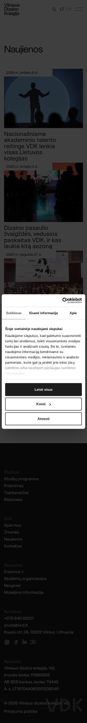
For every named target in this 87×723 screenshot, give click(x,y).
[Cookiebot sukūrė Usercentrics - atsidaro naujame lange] (62, 300)
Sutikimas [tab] (14, 313)
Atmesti (43, 418)
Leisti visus (43, 389)
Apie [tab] (73, 313)
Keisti (41, 404)
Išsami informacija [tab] (43, 313)
